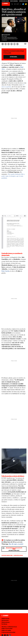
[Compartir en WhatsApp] (6, 44)
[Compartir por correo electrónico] (14, 44)
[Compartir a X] (5, 635)
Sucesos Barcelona (7, 555)
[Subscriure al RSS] (7, 635)
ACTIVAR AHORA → (14, 56)
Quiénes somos (5, 618)
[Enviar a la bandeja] (25, 44)
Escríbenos (4, 624)
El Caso (6, 4)
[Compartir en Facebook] (11, 44)
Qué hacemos (5, 620)
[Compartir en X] (3, 44)
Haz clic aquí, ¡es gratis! (16, 544)
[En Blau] (23, 4)
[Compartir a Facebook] (2, 635)
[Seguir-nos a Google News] (10, 635)
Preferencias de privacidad (8, 632)
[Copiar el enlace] (17, 44)
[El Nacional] (25, 4)
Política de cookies (6, 630)
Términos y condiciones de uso (9, 626)
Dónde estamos (5, 622)
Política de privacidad (7, 628)
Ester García (5, 271)
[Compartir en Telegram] (8, 44)
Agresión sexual (18, 555)
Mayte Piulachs (6, 34)
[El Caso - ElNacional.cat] (5, 615)
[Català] (17, 4)
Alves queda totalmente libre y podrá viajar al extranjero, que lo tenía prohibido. (13, 176)
